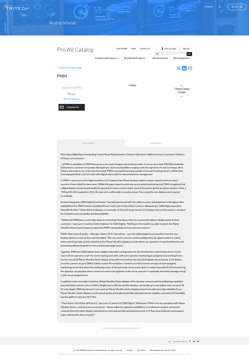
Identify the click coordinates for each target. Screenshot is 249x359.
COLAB (172, 350)
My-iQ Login (170, 48)
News (133, 48)
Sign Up (186, 48)
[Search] (219, 7)
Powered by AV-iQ (133, 328)
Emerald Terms (108, 328)
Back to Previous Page (70, 67)
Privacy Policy (120, 328)
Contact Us (145, 48)
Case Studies (121, 48)
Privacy (130, 350)
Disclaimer (141, 350)
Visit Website (73, 99)
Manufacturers (160, 58)
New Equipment (181, 58)
